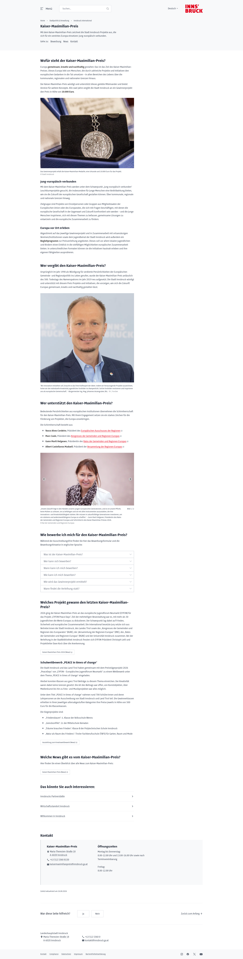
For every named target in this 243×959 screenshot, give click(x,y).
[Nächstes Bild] (130, 479)
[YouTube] (201, 954)
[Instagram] (181, 954)
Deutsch (172, 8)
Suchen (108, 9)
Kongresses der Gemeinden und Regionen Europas (95, 436)
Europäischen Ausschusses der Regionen (100, 431)
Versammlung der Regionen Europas (104, 447)
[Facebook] (187, 954)
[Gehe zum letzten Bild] (44, 479)
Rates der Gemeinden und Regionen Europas (104, 441)
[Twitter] (194, 954)
